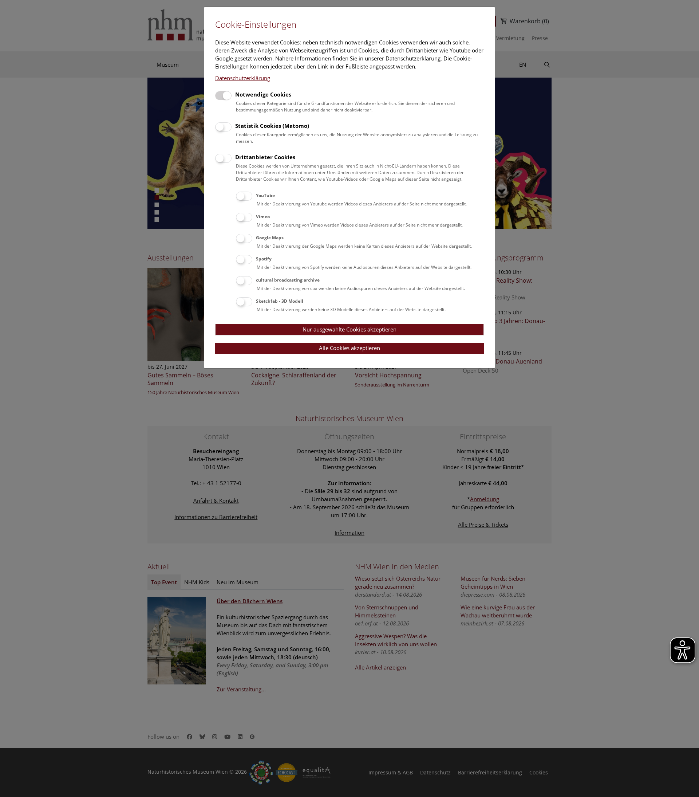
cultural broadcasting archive (288, 280)
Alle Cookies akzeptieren (349, 348)
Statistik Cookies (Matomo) (272, 125)
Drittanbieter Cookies (265, 157)
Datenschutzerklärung (242, 78)
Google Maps (270, 238)
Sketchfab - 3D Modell (279, 301)
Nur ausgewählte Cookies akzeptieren (349, 329)
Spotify (264, 259)
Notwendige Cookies (263, 94)
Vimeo (263, 216)
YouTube (265, 195)
